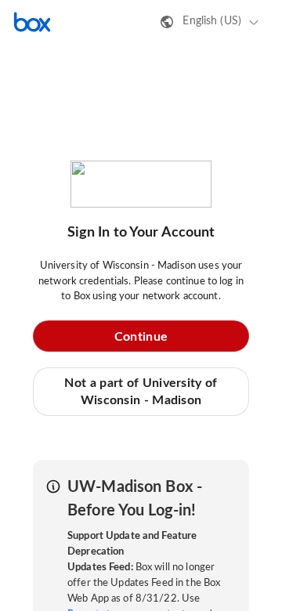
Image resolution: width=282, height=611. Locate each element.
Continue (141, 337)
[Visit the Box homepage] (32, 22)
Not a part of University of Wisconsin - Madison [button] (140, 392)
